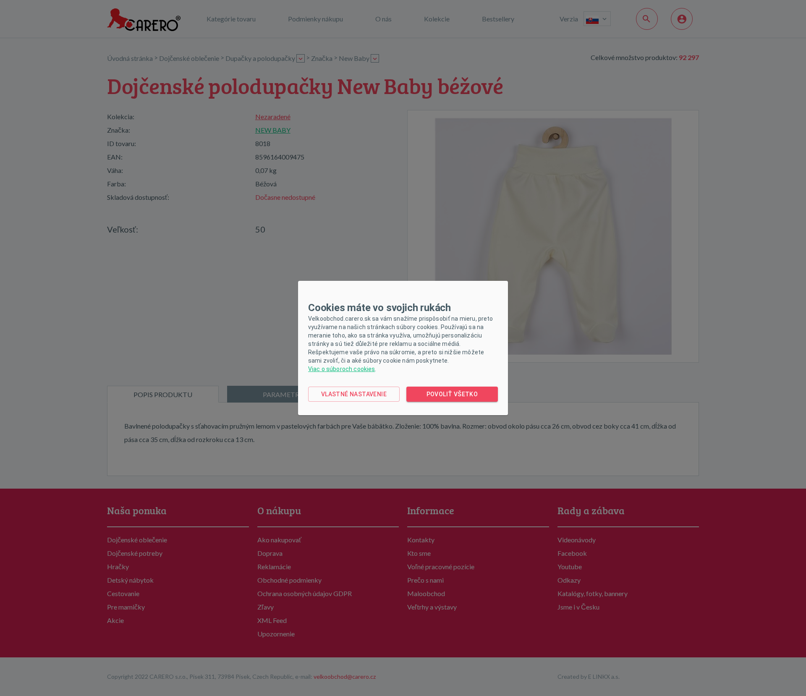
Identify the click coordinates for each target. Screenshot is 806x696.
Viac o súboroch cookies (341, 369)
